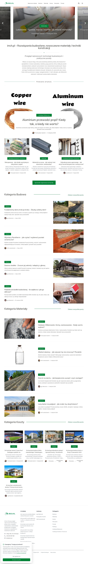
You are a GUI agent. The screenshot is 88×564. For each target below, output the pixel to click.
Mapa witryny (53, 552)
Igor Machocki (40, 514)
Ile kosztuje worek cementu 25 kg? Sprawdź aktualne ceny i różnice (27, 526)
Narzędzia (56, 3)
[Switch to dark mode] (82, 3)
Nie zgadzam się (16, 556)
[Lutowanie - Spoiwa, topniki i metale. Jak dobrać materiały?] (44, 23)
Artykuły (23, 511)
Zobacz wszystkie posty (76, 195)
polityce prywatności (21, 553)
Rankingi (54, 526)
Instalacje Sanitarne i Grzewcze (17, 158)
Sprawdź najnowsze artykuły (44, 183)
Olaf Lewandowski (41, 519)
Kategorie (56, 511)
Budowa (40, 3)
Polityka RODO (36, 552)
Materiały (46, 3)
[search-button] (78, 3)
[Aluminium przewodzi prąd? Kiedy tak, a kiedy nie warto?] (44, 110)
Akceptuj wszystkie (16, 559)
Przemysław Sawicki (41, 516)
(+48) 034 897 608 (10, 536)
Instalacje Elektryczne (44, 115)
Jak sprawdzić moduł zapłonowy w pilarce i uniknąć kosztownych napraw (27, 520)
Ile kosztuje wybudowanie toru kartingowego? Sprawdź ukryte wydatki (27, 537)
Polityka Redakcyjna (45, 552)
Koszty (51, 3)
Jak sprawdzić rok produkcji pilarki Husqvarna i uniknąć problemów (26, 531)
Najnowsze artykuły (32, 3)
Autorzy (39, 511)
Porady (62, 3)
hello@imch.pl (9, 538)
